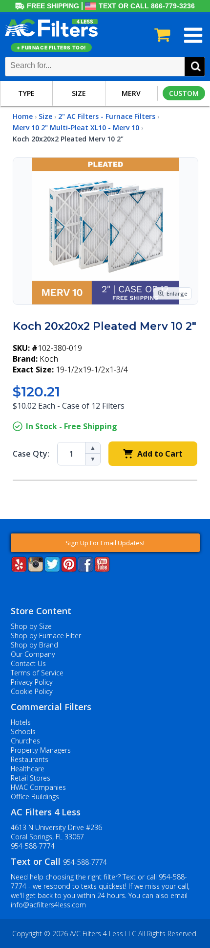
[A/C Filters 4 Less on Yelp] (19, 569)
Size (79, 93)
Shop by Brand (34, 644)
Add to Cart (160, 453)
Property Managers (41, 750)
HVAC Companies (38, 787)
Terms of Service (37, 672)
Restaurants (29, 759)
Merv (131, 93)
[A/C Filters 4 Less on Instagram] (35, 569)
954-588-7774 (33, 846)
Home (23, 116)
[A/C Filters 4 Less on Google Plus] (12, 586)
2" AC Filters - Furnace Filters (106, 116)
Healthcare (27, 768)
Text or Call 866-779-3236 (147, 6)
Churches (25, 740)
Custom (184, 93)
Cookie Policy (32, 691)
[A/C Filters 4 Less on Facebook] (85, 569)
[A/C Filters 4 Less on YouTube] (102, 569)
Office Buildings (35, 796)
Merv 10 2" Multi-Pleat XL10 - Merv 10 (76, 127)
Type (26, 93)
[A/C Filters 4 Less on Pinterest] (69, 569)
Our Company (33, 654)
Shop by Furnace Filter (46, 635)
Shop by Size (31, 626)
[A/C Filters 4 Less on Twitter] (52, 569)
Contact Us (28, 663)
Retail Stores (30, 778)
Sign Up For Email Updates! (105, 542)
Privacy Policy (32, 682)
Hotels (21, 722)
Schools (23, 731)
